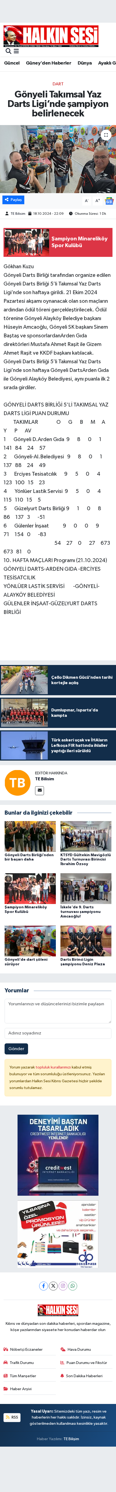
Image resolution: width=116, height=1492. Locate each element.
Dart (58, 84)
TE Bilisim (18, 214)
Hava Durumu (79, 1349)
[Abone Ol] (109, 201)
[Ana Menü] (16, 51)
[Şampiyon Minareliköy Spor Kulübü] (30, 888)
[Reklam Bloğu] (58, 1155)
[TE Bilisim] (17, 782)
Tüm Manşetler (23, 1376)
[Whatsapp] (72, 1286)
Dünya (85, 63)
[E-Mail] (39, 790)
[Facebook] (43, 1286)
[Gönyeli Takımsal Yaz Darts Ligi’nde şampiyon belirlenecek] (58, 159)
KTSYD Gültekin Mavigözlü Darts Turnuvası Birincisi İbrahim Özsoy (85, 859)
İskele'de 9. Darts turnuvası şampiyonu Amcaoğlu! (80, 911)
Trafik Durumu (22, 1363)
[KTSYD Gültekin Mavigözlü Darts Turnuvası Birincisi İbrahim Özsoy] (86, 836)
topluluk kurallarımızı (54, 1067)
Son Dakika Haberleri (84, 1376)
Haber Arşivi (21, 1389)
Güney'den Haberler (48, 63)
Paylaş (16, 200)
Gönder (16, 1049)
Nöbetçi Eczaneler (26, 1349)
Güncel (11, 63)
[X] (53, 1286)
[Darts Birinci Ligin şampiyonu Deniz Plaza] (86, 941)
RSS (14, 1417)
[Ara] (8, 51)
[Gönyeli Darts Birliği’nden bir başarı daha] (30, 836)
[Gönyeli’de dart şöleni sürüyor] (30, 941)
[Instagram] (63, 1286)
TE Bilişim (71, 1439)
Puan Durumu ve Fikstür (87, 1363)
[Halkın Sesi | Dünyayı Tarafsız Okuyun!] (51, 36)
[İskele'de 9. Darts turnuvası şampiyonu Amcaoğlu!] (86, 888)
